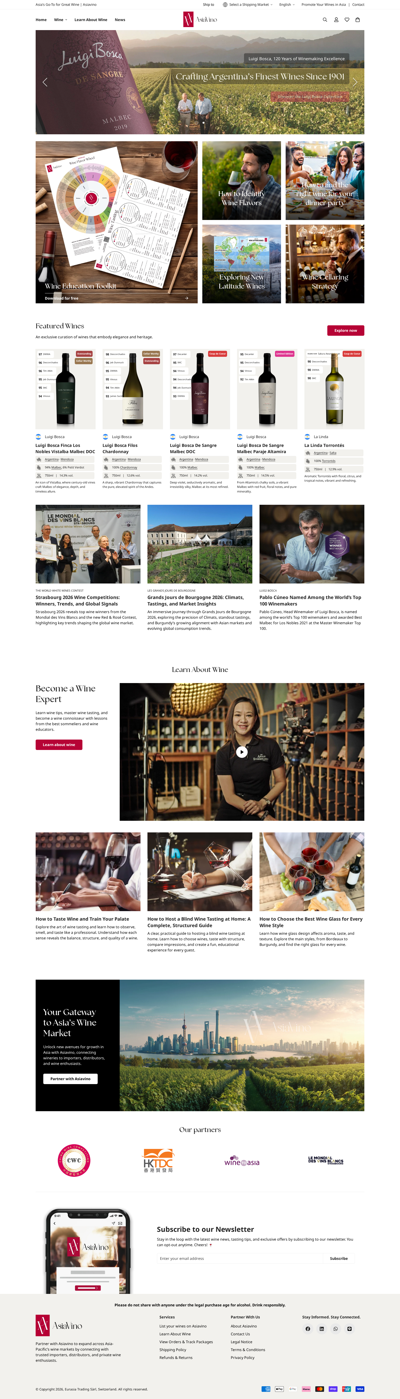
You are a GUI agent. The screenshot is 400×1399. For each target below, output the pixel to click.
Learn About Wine (91, 19)
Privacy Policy (242, 1357)
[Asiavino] (200, 19)
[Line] (349, 1328)
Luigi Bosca (55, 436)
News (120, 19)
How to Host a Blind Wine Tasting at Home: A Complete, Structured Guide (199, 922)
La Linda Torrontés (324, 445)
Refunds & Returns (176, 1357)
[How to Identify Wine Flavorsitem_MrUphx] (241, 180)
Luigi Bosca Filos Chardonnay (120, 448)
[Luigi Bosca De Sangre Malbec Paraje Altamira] (267, 389)
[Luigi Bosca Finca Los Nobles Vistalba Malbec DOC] (65, 389)
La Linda (321, 436)
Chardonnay (128, 467)
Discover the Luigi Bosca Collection (310, 96)
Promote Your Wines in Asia (324, 4)
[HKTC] (158, 1160)
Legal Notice (241, 1341)
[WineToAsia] (242, 1160)
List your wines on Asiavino (183, 1326)
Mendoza (67, 459)
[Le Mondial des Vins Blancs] (326, 1160)
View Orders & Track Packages (186, 1341)
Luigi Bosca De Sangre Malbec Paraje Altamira (261, 448)
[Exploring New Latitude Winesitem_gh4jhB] (241, 264)
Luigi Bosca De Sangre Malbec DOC (193, 448)
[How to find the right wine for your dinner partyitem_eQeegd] (325, 180)
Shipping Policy (172, 1349)
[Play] (242, 752)
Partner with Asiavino (70, 1078)
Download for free (61, 298)
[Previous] (45, 82)
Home (41, 19)
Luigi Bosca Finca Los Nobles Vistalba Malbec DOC (65, 448)
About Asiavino (244, 1326)
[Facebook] (307, 1328)
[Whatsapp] (335, 1328)
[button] (357, 19)
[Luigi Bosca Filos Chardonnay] (133, 389)
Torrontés (328, 461)
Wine (58, 19)
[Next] (355, 82)
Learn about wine (59, 744)
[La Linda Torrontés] (334, 389)
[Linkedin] (321, 1328)
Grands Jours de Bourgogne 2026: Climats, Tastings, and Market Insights (195, 600)
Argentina (52, 459)
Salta (333, 453)
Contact (358, 4)
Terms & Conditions (248, 1349)
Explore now (345, 330)
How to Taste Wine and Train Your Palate (82, 919)
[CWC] (74, 1160)
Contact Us (240, 1333)
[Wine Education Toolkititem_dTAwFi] (117, 222)
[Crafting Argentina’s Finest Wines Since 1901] (200, 82)
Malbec (56, 467)
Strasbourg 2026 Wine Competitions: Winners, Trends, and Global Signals (78, 600)
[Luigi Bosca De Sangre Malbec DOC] (200, 389)
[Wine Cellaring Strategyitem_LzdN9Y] (325, 264)
